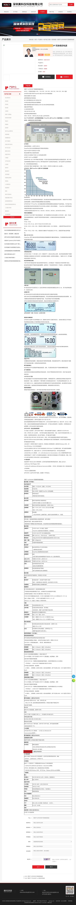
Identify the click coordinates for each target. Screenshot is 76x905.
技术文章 (33, 11)
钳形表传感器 (8, 117)
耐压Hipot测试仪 (9, 131)
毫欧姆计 (7, 171)
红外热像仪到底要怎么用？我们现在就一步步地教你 (12, 244)
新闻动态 (24, 11)
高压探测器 (7, 214)
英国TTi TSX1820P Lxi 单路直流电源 (36, 878)
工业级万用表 (8, 207)
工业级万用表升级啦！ (10, 257)
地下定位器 (7, 147)
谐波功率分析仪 (8, 144)
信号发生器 (7, 161)
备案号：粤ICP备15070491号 (40, 901)
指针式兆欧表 (8, 194)
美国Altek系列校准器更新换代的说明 (12, 261)
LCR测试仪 (7, 184)
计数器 (6, 157)
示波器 (6, 164)
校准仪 (6, 167)
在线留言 (60, 11)
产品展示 (42, 11)
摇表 (6, 191)
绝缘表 (6, 124)
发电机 (6, 104)
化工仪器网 (63, 901)
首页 (36, 39)
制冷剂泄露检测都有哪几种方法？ (12, 230)
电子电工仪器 (47, 39)
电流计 (6, 121)
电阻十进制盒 (8, 114)
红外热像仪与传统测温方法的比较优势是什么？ (12, 247)
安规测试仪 (7, 137)
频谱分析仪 (7, 151)
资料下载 (51, 11)
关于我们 (15, 11)
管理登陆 (70, 901)
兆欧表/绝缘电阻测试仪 (10, 204)
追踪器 (6, 127)
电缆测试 (7, 187)
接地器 (6, 101)
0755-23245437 (73, 676)
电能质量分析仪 (8, 197)
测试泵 (6, 107)
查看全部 (12, 217)
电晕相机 (7, 134)
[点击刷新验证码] (47, 859)
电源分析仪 (7, 154)
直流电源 (54, 39)
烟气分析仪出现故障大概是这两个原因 (12, 237)
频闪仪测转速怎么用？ (10, 254)
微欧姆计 (7, 211)
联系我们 (69, 11)
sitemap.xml (51, 901)
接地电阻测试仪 (8, 201)
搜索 (72, 4)
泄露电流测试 (8, 177)
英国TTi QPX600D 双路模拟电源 (35, 876)
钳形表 (6, 181)
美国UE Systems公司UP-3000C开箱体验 (12, 240)
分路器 (6, 111)
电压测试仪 (7, 97)
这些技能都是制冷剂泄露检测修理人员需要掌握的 (12, 250)
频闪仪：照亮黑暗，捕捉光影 (11, 233)
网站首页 (6, 11)
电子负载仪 (7, 141)
